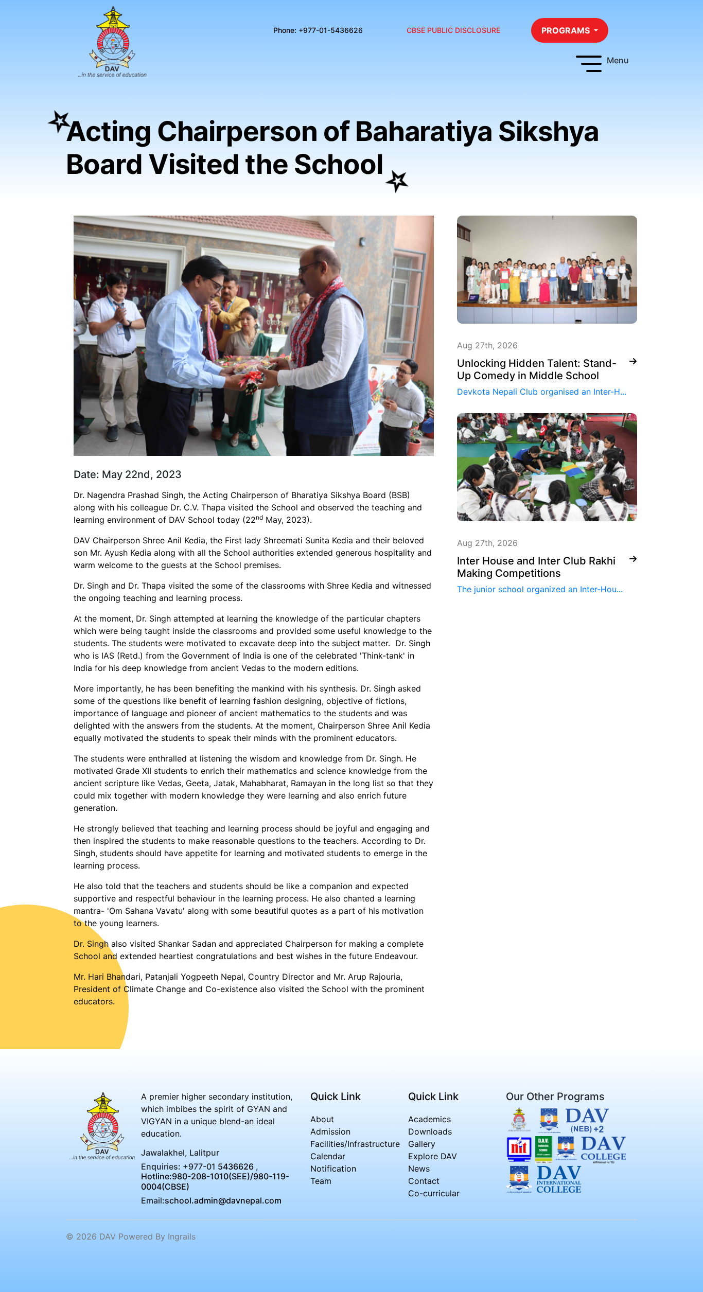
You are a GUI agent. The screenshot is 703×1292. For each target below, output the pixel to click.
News (419, 1168)
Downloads (430, 1131)
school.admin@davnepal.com (223, 1200)
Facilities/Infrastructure (355, 1144)
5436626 (236, 1166)
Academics (429, 1119)
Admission (330, 1131)
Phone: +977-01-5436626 (318, 30)
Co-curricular (434, 1193)
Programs (566, 30)
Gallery (421, 1144)
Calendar (327, 1156)
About (322, 1119)
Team (320, 1181)
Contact (424, 1181)
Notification (333, 1168)
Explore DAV (432, 1156)
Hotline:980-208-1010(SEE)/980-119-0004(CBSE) (215, 1181)
